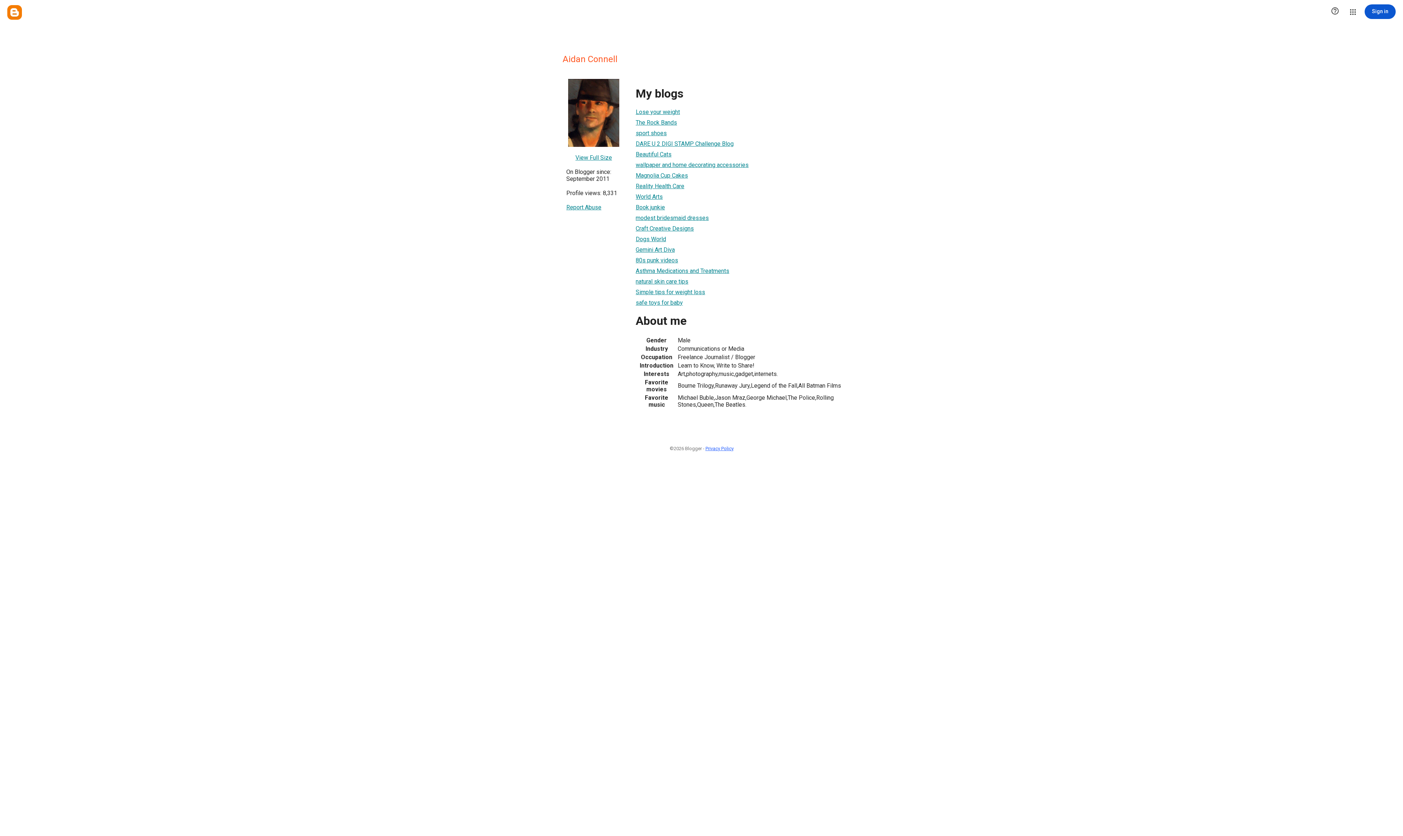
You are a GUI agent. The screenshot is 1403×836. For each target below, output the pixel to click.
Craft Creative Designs (665, 228)
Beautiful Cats (654, 154)
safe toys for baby (659, 302)
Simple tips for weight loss (670, 292)
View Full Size (593, 157)
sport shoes (651, 133)
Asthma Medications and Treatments (682, 270)
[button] (1335, 11)
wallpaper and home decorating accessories (692, 165)
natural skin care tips (662, 281)
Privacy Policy (720, 448)
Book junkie (650, 207)
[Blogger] (14, 12)
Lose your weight (658, 112)
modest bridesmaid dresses (672, 217)
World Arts (649, 196)
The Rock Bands (656, 122)
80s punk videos (657, 260)
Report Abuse (583, 207)
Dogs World (651, 239)
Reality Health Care (660, 186)
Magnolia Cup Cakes (662, 175)
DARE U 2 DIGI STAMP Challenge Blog (685, 143)
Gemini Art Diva (655, 249)
